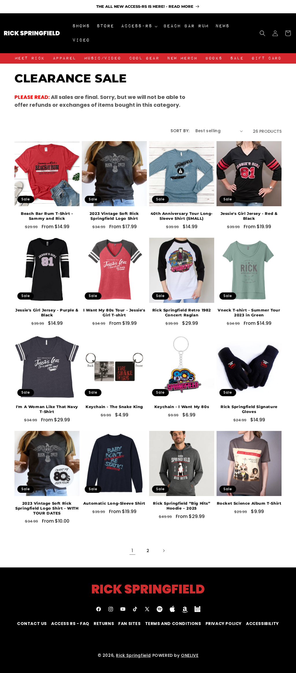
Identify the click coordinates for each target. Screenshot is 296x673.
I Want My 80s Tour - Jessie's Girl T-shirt (114, 312)
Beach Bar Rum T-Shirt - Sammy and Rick (47, 216)
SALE (236, 58)
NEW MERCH (182, 58)
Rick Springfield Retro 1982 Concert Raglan (181, 312)
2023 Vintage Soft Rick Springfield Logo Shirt (114, 216)
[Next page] (163, 550)
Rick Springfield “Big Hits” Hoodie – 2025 (181, 505)
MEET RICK (30, 58)
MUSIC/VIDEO (102, 58)
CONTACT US (32, 623)
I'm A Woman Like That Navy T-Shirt (47, 409)
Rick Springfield (133, 655)
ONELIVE (189, 655)
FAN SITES (129, 623)
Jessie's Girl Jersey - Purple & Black (47, 312)
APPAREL (64, 58)
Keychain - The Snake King (114, 406)
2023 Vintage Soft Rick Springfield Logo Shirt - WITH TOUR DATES (46, 508)
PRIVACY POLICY (224, 623)
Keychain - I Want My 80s (181, 406)
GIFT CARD (266, 58)
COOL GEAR (144, 58)
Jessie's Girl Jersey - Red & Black (249, 216)
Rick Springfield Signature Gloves (249, 409)
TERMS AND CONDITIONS (173, 623)
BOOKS (213, 58)
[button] (138, 26)
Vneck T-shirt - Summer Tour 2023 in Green (249, 312)
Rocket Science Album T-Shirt (249, 503)
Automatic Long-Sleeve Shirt (114, 503)
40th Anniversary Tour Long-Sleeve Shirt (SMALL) (182, 216)
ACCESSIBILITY (262, 623)
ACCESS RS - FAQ (70, 623)
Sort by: (180, 131)
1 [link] (132, 550)
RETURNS (104, 623)
